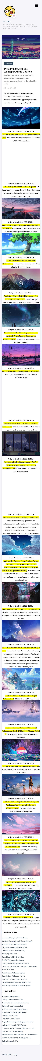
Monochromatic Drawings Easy (13, 950)
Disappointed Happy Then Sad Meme (15, 963)
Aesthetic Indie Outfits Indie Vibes (14, 1009)
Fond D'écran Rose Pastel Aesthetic (15, 979)
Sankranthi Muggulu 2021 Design (14, 1025)
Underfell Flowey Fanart (10, 1019)
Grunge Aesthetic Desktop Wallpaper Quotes (18, 1028)
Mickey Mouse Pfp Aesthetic (12, 999)
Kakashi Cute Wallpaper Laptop (13, 973)
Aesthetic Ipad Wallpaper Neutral (14, 944)
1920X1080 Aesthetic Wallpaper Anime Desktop (18, 70)
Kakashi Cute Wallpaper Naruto (13, 976)
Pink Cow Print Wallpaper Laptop (14, 1012)
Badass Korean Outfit (10, 1041)
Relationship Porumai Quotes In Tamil (15, 1003)
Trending (8, 64)
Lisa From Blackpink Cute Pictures (14, 938)
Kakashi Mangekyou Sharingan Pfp (14, 947)
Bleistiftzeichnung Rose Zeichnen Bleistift (17, 941)
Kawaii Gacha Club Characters (13, 957)
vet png (7, 21)
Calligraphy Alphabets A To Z (12, 1006)
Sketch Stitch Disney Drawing (12, 1031)
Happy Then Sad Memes (11, 996)
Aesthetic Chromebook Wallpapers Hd (16, 1038)
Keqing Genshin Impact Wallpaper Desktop (17, 1022)
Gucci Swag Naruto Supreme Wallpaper (16, 985)
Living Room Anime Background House (16, 982)
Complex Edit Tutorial (10, 1015)
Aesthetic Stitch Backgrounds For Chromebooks (19, 1035)
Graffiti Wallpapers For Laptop (13, 960)
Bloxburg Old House (9, 954)
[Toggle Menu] (36, 5)
